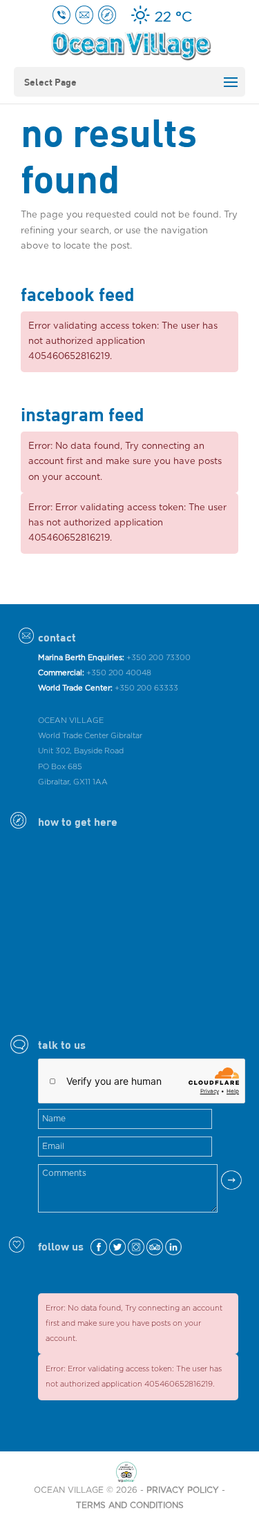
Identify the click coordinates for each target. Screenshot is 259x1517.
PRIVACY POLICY (182, 1490)
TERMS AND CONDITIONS (130, 1505)
